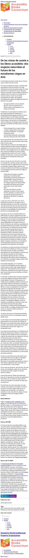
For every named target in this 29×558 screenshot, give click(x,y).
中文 (11, 53)
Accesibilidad (7, 550)
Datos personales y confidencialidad (13, 553)
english (12, 48)
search (5, 20)
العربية (11, 46)
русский (12, 51)
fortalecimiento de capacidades (9, 486)
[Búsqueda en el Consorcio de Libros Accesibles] (20, 56)
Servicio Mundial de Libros (11, 24)
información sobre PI (6, 492)
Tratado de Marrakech (21, 457)
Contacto (9, 39)
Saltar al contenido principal (8, 1)
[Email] (9, 516)
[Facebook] (4, 516)
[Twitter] (5, 516)
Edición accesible (8, 28)
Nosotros (6, 33)
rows (2, 20)
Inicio (5, 23)
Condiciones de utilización (11, 552)
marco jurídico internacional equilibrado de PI (12, 474)
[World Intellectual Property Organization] (14, 547)
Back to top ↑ (4, 556)
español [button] (9, 44)
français (12, 49)
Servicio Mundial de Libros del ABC (17, 433)
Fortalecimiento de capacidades (12, 29)
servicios (3, 480)
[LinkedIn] (7, 516)
